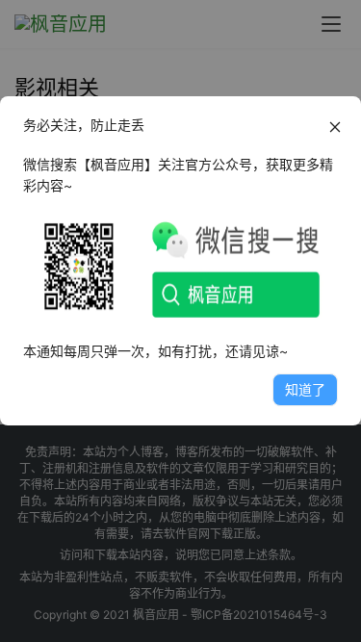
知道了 (305, 389)
